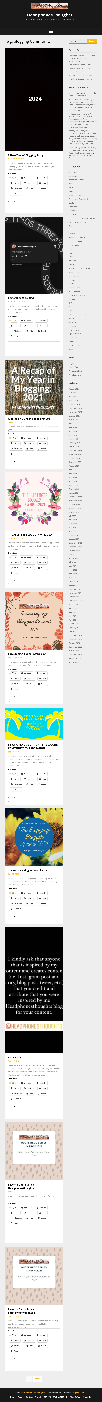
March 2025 (73, 439)
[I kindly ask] (34, 990)
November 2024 (75, 454)
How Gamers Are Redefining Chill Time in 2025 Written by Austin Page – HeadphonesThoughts (82, 102)
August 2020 (74, 651)
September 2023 (75, 508)
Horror (71, 257)
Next (37, 1378)
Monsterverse (74, 276)
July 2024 (72, 470)
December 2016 (75, 654)
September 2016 (75, 658)
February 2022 (74, 581)
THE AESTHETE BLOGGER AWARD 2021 (30, 534)
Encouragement (75, 230)
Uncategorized (74, 345)
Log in (71, 363)
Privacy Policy (88, 1397)
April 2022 (73, 574)
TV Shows (73, 337)
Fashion (72, 233)
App (70, 183)
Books (71, 203)
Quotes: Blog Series (77, 295)
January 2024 (74, 493)
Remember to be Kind (21, 298)
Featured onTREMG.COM (79, 237)
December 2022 (75, 543)
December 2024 (75, 450)
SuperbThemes (80, 1392)
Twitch (71, 341)
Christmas (73, 207)
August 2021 (74, 604)
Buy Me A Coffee (73, 1397)
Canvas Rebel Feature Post (80, 65)
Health (71, 253)
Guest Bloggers (75, 245)
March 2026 (73, 400)
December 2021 (75, 589)
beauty (71, 191)
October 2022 (74, 550)
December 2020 (75, 635)
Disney (71, 226)
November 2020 (75, 639)
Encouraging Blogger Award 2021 (27, 654)
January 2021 (74, 631)
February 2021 (74, 627)
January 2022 (74, 585)
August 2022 (74, 558)
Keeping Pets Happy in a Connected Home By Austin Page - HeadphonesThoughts (83, 133)
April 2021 (73, 620)
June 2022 (73, 566)
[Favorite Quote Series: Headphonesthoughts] (34, 1151)
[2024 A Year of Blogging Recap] (34, 99)
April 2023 (73, 527)
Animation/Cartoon (76, 180)
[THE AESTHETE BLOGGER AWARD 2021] (34, 501)
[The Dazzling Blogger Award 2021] (34, 837)
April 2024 (73, 481)
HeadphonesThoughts (49, 15)
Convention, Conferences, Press (82, 218)
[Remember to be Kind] (34, 255)
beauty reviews (75, 195)
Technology (73, 326)
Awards (72, 187)
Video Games (74, 349)
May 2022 (73, 570)
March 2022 (73, 577)
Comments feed (75, 371)
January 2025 (74, 446)
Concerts (72, 214)
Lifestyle (72, 264)
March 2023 (73, 531)
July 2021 (72, 608)
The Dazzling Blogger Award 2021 (27, 870)
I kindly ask (14, 1057)
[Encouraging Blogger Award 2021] (34, 620)
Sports (71, 318)
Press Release (74, 291)
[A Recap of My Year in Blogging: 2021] (34, 387)
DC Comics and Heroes (78, 222)
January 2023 (74, 539)
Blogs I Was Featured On (79, 199)
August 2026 (74, 389)
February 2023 (74, 535)
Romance (72, 299)
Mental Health (74, 272)
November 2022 (75, 547)
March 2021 (73, 624)
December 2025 (75, 408)
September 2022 (75, 554)
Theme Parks (74, 330)
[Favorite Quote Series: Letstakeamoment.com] (34, 1275)
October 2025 (74, 416)
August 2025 (74, 420)
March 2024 (73, 485)
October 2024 (74, 458)
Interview (72, 260)
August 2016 (74, 662)
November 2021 (75, 593)
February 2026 (74, 404)
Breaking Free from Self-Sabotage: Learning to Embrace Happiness (83, 124)
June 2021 (73, 612)
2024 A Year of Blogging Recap (26, 155)
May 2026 (73, 393)
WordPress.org (75, 375)
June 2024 (73, 473)
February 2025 (74, 443)
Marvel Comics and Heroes (80, 268)
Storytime (73, 322)
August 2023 (74, 512)
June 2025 (73, 427)
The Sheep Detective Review (80, 79)
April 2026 (73, 396)
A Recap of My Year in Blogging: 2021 (29, 418)
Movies (72, 280)
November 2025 (75, 412)
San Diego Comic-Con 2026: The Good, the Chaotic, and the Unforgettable (82, 58)
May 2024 (73, 477)
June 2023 (73, 520)
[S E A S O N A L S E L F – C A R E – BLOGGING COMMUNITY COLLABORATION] (34, 724)
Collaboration (74, 210)
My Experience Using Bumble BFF (82, 75)
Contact (29, 1397)
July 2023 (72, 516)
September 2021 (75, 600)
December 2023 (75, 497)
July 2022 (72, 562)
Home (12, 1397)
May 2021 (73, 616)
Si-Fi (70, 303)
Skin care (72, 307)
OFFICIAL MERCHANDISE (54, 1397)
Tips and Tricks (75, 334)
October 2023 (74, 504)
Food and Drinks (75, 241)
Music (71, 284)
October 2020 (74, 643)
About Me (73, 172)
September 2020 (75, 647)
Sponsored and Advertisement (81, 314)
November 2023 (75, 500)
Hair (70, 249)
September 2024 (75, 462)
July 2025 (72, 423)
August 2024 (74, 466)
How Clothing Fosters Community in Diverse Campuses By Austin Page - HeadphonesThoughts (82, 150)
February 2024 (74, 489)
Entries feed (73, 367)
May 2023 (73, 523)
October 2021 (74, 597)
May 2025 (73, 431)
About (20, 1397)
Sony (71, 310)
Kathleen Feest (75, 93)
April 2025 (73, 435)
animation (73, 176)
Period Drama (74, 287)
